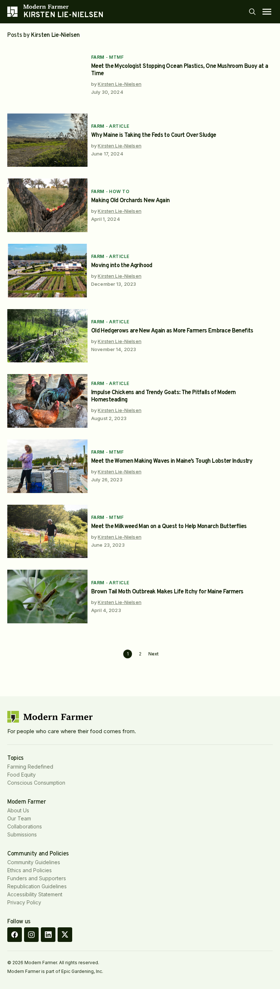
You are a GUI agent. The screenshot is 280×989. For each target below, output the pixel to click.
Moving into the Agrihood (121, 265)
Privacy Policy (24, 902)
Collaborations (24, 826)
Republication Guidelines (37, 886)
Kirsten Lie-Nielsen (119, 84)
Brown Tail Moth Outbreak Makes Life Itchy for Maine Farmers (167, 592)
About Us (18, 810)
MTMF (116, 57)
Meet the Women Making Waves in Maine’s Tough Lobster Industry (171, 461)
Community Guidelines (33, 862)
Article (119, 126)
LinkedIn (48, 934)
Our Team (19, 818)
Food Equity (21, 774)
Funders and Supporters (36, 878)
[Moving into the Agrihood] (47, 270)
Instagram (31, 934)
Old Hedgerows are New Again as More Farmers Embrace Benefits (172, 331)
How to (119, 191)
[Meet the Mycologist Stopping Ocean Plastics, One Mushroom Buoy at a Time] (47, 75)
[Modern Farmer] (63, 6)
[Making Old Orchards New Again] (47, 205)
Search (252, 11)
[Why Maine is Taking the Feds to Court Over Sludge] (47, 140)
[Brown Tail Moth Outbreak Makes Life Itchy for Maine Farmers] (47, 596)
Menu (267, 12)
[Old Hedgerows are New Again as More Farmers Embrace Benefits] (47, 336)
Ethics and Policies (29, 870)
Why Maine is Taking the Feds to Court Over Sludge (153, 135)
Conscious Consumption (36, 783)
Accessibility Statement (34, 894)
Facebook (14, 934)
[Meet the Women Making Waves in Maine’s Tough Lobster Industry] (47, 466)
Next (153, 654)
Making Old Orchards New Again (130, 200)
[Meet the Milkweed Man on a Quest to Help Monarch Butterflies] (47, 531)
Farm (98, 57)
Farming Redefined (30, 766)
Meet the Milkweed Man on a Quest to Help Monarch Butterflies (169, 526)
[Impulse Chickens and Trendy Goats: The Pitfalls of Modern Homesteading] (47, 401)
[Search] (252, 11)
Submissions (22, 834)
